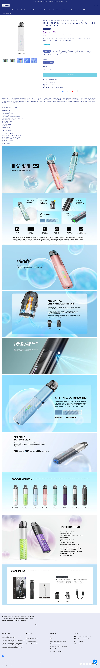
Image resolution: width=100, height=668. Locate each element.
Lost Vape (50, 20)
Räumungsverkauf (75, 9)
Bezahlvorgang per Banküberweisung (58, 641)
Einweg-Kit (47, 9)
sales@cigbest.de (5, 637)
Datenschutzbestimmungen (32, 643)
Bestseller (23, 9)
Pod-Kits (55, 9)
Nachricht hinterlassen (55, 643)
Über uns (52, 636)
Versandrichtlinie (29, 636)
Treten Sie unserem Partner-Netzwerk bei (58, 646)
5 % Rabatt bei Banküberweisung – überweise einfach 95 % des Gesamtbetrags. (50, 1)
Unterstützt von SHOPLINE (15, 665)
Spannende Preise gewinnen (56, 648)
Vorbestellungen (64, 9)
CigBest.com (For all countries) (56, 651)
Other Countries (7, 13)
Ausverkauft (70, 75)
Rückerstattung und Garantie (32, 638)
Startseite (45, 20)
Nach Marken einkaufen (34, 9)
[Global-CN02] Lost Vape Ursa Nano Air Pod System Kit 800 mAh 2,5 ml (69, 20)
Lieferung (85, 9)
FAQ (51, 638)
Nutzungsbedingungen (31, 641)
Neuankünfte (15, 9)
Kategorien (5, 9)
